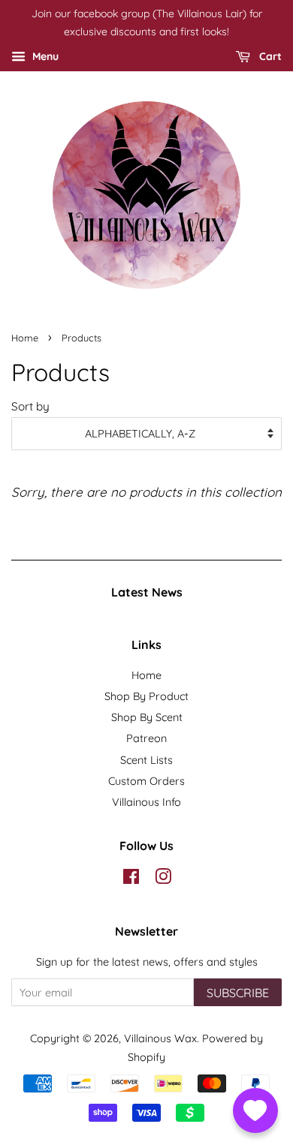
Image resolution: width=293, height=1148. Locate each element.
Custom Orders (146, 781)
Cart (269, 56)
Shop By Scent (147, 717)
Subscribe (238, 992)
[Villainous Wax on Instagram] (163, 879)
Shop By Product (146, 696)
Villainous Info (146, 802)
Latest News (147, 592)
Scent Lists (146, 760)
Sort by (30, 406)
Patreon (146, 738)
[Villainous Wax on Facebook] (131, 879)
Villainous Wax (160, 1038)
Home (24, 338)
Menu (44, 56)
